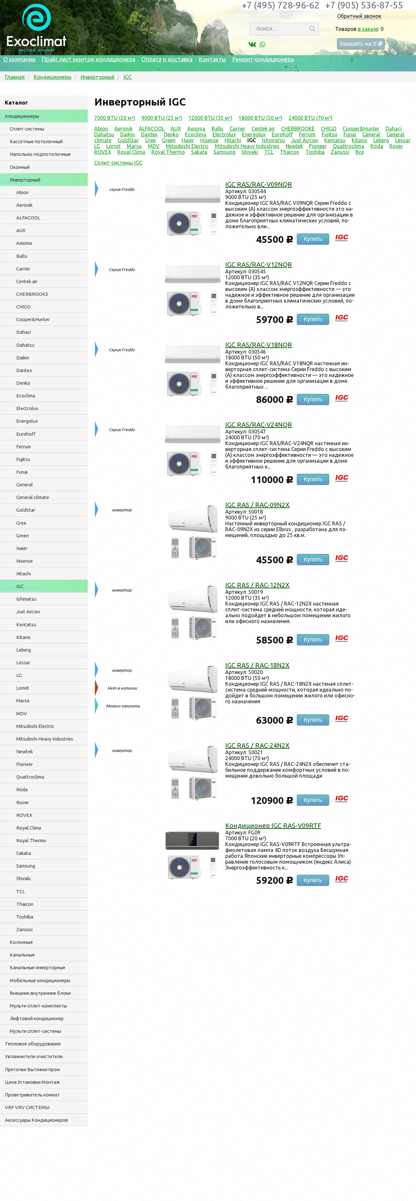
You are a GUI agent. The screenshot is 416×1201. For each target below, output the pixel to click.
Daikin (22, 357)
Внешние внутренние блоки (40, 993)
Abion (22, 192)
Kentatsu (26, 624)
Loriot (22, 688)
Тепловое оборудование (33, 1043)
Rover (22, 802)
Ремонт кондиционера (263, 59)
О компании (19, 59)
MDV (21, 713)
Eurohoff (25, 434)
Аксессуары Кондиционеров (36, 1120)
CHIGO (23, 306)
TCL (20, 891)
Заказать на (361, 44)
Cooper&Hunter (33, 319)
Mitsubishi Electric (35, 726)
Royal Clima (28, 828)
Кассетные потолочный (36, 141)
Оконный (20, 167)
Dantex (24, 370)
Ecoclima (25, 395)
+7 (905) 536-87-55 (364, 5)
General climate (32, 497)
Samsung (25, 866)
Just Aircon (28, 611)
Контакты (212, 59)
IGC (20, 586)
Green (22, 535)
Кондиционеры (22, 116)
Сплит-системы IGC (118, 163)
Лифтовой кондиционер (37, 1018)
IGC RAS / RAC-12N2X (257, 585)
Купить (313, 239)
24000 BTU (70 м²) (310, 118)
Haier (21, 548)
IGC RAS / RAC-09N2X (257, 504)
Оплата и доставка (166, 59)
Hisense (24, 561)
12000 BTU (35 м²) (210, 118)
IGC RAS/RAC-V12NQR (258, 264)
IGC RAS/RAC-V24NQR (258, 424)
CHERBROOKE (32, 294)
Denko (23, 383)
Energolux (27, 421)
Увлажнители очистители (34, 1056)
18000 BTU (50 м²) (260, 118)
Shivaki (23, 878)
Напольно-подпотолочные (40, 154)
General (24, 484)
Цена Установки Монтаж (32, 1082)
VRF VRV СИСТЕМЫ (27, 1107)
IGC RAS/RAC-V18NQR (258, 344)
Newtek (24, 751)
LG (19, 675)
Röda (22, 789)
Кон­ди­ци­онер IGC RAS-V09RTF (273, 825)
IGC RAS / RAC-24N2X (257, 745)
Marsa (22, 700)
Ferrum (23, 446)
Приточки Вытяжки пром (32, 1069)
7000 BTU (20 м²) (114, 118)
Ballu (21, 256)
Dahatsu (25, 345)
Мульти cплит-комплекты (38, 1005)
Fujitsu (23, 459)
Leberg (23, 650)
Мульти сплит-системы (35, 1031)
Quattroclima (30, 777)
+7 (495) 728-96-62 (280, 5)
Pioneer (24, 764)
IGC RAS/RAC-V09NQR (258, 184)
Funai (22, 472)
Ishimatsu (26, 599)
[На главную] (36, 50)
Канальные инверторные (37, 967)
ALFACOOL (28, 217)
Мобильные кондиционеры (40, 980)
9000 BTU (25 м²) (161, 118)
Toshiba (24, 917)
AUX (20, 230)
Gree (21, 523)
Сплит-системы (27, 128)
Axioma (24, 243)
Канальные (22, 954)
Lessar (23, 662)
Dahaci (23, 332)
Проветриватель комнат (32, 1094)
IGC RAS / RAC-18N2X (257, 665)
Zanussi (24, 929)
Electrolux (27, 408)
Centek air (26, 281)
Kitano (23, 637)
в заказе (368, 29)
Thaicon (24, 904)
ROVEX (24, 815)
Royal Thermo (31, 840)
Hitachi (23, 573)
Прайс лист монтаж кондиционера (88, 59)
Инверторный (25, 179)
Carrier (23, 268)
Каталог (16, 102)
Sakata (23, 853)
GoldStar (25, 510)
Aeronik (24, 205)
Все (360, 152)
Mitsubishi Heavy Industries (44, 739)
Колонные (21, 942)
